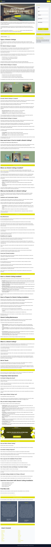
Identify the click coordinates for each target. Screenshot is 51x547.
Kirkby (2, 539)
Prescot (19, 530)
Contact (49, 1)
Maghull (19, 532)
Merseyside (3, 530)
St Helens (19, 536)
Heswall (19, 531)
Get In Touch (43, 34)
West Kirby (19, 535)
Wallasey (2, 534)
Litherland (2, 535)
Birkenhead (3, 531)
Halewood (2, 540)
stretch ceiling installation (16, 30)
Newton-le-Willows (20, 540)
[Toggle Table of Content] (8, 36)
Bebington (2, 538)
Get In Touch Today (17, 33)
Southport (19, 541)
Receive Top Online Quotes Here (17, 165)
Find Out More (18, 214)
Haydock (19, 539)
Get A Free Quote (17, 524)
